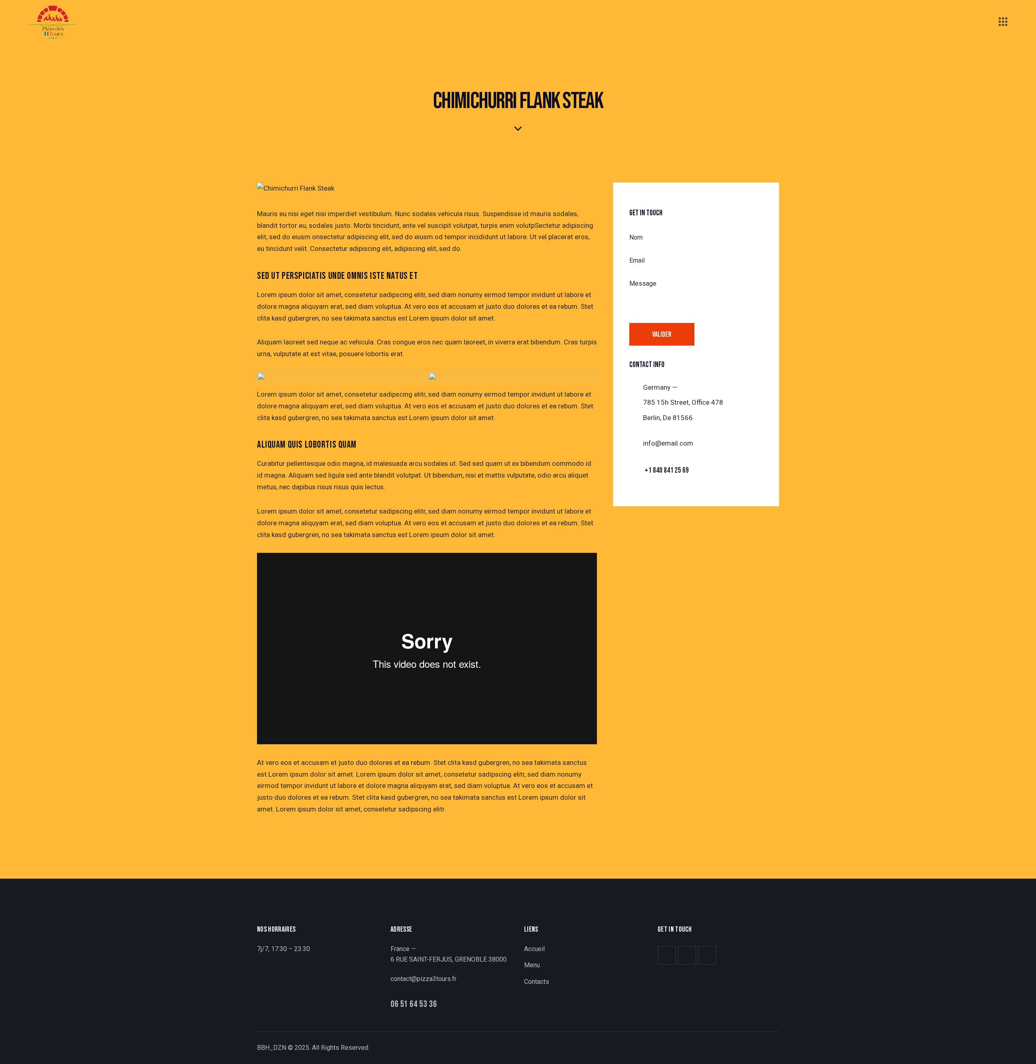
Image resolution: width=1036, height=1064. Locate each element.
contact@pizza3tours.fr (423, 979)
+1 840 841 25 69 (667, 470)
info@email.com (668, 443)
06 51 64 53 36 (414, 1004)
